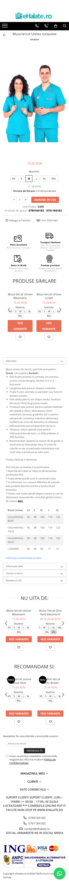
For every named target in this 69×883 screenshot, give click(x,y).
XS (13, 178)
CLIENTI (33, 781)
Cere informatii (48, 220)
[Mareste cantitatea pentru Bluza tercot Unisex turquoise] (25, 200)
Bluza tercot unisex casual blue (19, 681)
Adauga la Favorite (19, 220)
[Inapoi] (3, 35)
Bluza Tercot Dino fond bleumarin (50, 612)
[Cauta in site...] (64, 26)
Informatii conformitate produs (23, 558)
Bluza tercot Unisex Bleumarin (20, 296)
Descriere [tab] (11, 361)
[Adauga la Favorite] (20, 337)
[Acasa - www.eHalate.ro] (34, 15)
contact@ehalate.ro (37, 829)
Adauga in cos (45, 199)
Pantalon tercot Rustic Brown (50, 681)
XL (44, 178)
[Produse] (5, 27)
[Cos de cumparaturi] (56, 26)
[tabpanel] (34, 101)
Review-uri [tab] (13, 580)
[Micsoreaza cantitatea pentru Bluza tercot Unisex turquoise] (14, 200)
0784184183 (37, 818)
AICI (20, 501)
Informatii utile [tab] (14, 566)
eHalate (34, 39)
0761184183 (37, 823)
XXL (54, 178)
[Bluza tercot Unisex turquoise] (34, 101)
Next (63, 106)
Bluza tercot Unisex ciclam (49, 296)
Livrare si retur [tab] (14, 573)
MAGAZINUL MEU (33, 773)
